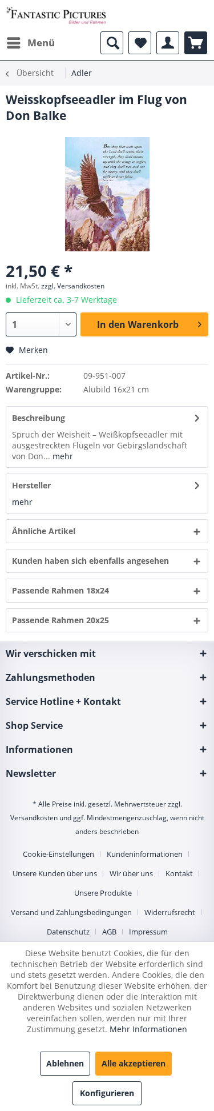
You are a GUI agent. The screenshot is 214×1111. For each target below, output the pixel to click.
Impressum (148, 931)
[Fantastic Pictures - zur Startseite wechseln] (56, 16)
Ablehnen (65, 1063)
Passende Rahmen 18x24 (60, 590)
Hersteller (31, 485)
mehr (61, 456)
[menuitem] (30, 42)
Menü (41, 42)
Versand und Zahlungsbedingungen (71, 912)
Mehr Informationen (148, 1029)
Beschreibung (38, 417)
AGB (109, 931)
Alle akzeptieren (133, 1063)
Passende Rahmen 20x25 (60, 620)
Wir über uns (131, 873)
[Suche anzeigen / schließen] (111, 42)
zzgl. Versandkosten (72, 286)
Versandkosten (34, 818)
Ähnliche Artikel (43, 531)
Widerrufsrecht (169, 912)
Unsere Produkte (103, 893)
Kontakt (179, 873)
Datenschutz (68, 931)
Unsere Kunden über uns (55, 873)
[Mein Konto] (167, 42)
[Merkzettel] (139, 42)
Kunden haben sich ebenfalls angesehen (90, 560)
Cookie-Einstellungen (58, 854)
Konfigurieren (107, 1093)
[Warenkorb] (195, 42)
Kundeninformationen (145, 854)
